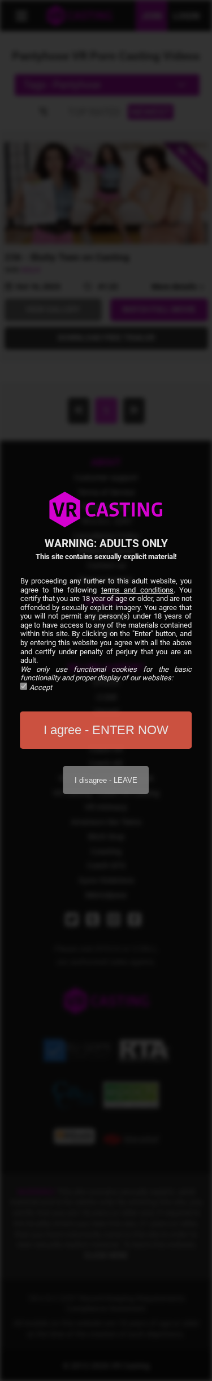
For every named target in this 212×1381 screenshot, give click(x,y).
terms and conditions (137, 590)
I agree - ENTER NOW (106, 730)
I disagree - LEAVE (106, 780)
